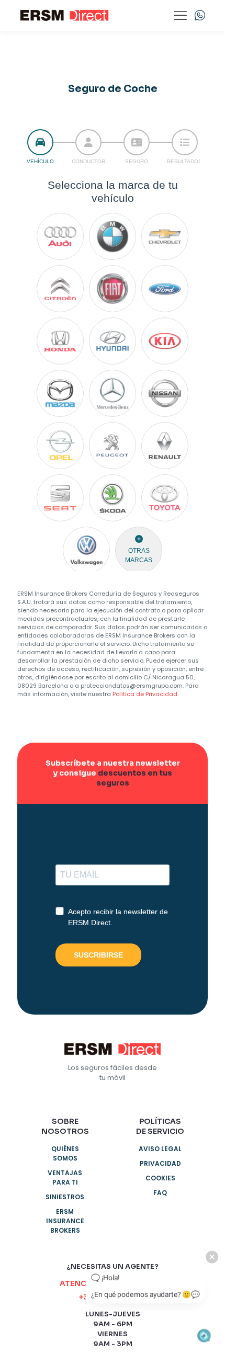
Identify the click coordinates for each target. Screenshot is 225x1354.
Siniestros (65, 1196)
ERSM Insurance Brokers (65, 1221)
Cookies (160, 1178)
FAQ (160, 1192)
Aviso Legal (160, 1148)
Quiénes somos (65, 1153)
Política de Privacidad (145, 694)
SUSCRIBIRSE (98, 955)
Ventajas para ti (65, 1177)
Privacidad (160, 1163)
